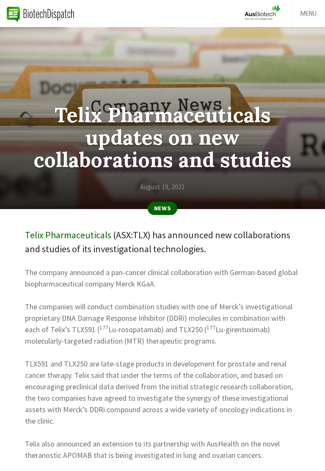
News (162, 208)
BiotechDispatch (40, 13)
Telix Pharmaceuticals (68, 235)
